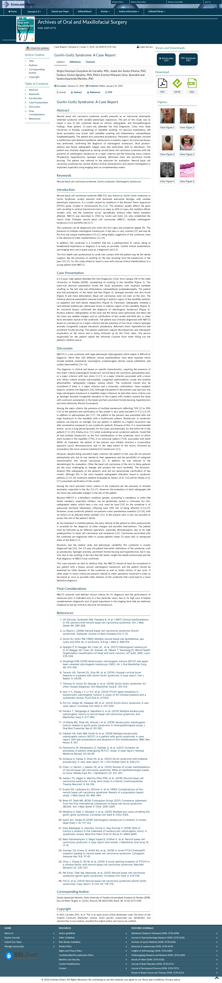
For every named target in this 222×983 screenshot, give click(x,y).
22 (147, 508)
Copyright (34, 77)
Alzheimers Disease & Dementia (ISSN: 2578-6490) (155, 933)
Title (31, 61)
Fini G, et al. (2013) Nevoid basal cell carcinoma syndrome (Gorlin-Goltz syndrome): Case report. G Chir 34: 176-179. (104, 882)
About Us (9, 933)
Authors (33, 65)
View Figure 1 (167, 127)
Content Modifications (69, 964)
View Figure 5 (167, 181)
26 (74, 548)
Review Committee (175, 2)
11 (98, 235)
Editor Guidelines (67, 938)
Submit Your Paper (13, 942)
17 (99, 376)
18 (91, 390)
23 (139, 511)
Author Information (128, 12)
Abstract (33, 90)
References (34, 119)
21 (118, 449)
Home (13, 12)
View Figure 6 (187, 181)
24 (142, 511)
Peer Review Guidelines (69, 942)
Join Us (208, 2)
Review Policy (117, 2)
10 (94, 235)
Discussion (34, 107)
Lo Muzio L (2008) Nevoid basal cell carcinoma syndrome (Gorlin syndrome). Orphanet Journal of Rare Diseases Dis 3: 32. (101, 632)
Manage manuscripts (14, 947)
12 (99, 238)
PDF (162, 92)
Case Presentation (38, 102)
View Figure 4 (187, 154)
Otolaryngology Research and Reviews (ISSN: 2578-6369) (158, 955)
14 (81, 364)
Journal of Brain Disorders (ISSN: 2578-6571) (152, 964)
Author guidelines (67, 933)
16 (85, 364)
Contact (62, 968)
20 (72, 432)
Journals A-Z (33, 12)
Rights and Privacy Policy (70, 951)
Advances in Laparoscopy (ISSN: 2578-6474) (152, 947)
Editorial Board (85, 12)
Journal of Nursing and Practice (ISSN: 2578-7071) (155, 968)
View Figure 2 (187, 127)
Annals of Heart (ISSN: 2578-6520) (147, 960)
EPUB (177, 92)
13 (102, 238)
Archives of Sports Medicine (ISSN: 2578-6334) (153, 942)
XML (192, 92)
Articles (104, 12)
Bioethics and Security (69, 960)
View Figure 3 (167, 154)
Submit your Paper (60, 12)
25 (117, 533)
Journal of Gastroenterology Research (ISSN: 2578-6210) (158, 938)
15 (69, 478)
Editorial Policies (156, 12)
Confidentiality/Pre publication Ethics (76, 955)
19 (147, 412)
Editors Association (138, 2)
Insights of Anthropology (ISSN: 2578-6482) (151, 951)
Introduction (35, 98)
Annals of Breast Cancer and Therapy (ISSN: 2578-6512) (157, 973)
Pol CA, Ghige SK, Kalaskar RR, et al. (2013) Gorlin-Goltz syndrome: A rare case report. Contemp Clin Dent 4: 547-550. (106, 704)
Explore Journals (12, 938)
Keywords (34, 94)
